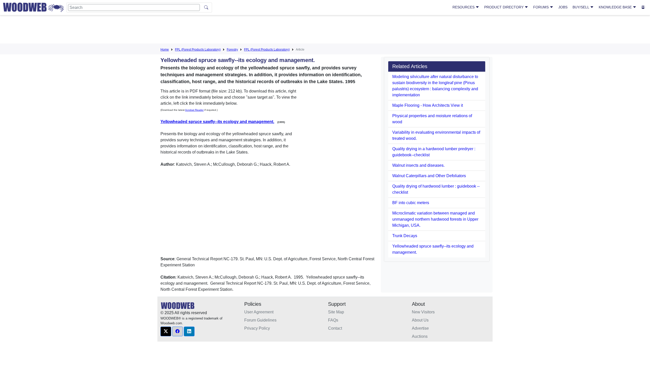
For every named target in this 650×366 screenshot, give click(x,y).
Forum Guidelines (260, 320)
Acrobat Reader (194, 110)
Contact (335, 328)
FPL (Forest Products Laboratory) (198, 49)
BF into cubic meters (410, 203)
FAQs (333, 320)
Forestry (232, 49)
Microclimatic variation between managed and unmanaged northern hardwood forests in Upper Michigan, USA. (435, 219)
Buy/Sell (581, 7)
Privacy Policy (257, 328)
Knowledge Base (616, 7)
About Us (420, 320)
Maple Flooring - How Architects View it (427, 105)
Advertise (420, 328)
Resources (464, 7)
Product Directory (504, 7)
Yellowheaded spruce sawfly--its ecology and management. (217, 121)
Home (164, 49)
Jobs (562, 7)
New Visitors (423, 312)
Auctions (420, 336)
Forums (541, 7)
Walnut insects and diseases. (418, 165)
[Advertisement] (325, 30)
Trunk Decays (404, 236)
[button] (165, 331)
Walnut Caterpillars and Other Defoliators (429, 176)
